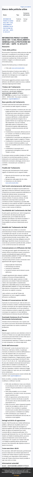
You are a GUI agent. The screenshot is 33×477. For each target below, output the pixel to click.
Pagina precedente (26, 7)
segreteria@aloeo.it (14, 99)
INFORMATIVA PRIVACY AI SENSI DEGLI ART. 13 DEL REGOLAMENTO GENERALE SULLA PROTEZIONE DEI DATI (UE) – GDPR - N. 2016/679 (16, 472)
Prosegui (16, 475)
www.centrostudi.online (18, 68)
